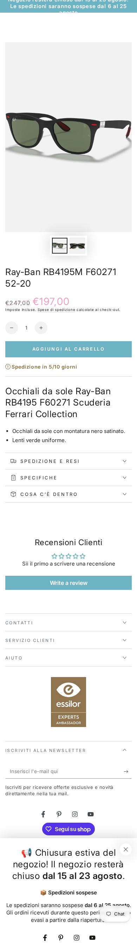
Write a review (68, 582)
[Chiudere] (125, 849)
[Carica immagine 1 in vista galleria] (59, 246)
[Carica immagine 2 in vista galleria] (77, 246)
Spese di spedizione (56, 309)
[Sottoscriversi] (128, 771)
